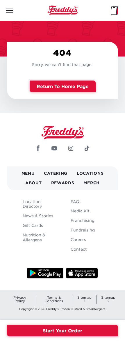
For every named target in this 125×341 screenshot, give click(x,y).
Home (62, 10)
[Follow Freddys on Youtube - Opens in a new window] (54, 148)
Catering (55, 173)
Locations (90, 173)
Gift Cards (33, 225)
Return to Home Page (63, 86)
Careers (78, 239)
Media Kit (80, 211)
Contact (79, 249)
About (33, 182)
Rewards (62, 182)
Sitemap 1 (84, 299)
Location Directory (32, 204)
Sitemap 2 (108, 299)
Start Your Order (62, 330)
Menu (28, 173)
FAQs (76, 201)
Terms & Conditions (53, 299)
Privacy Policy (19, 299)
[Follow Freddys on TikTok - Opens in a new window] (86, 148)
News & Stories (38, 216)
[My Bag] (114, 10)
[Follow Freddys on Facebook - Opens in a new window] (38, 148)
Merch (91, 182)
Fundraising (83, 230)
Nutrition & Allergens (34, 237)
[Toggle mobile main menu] (9, 10)
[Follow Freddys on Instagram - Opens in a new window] (70, 148)
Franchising (82, 220)
